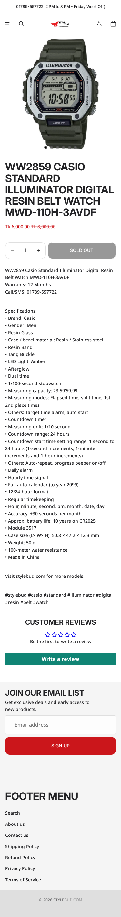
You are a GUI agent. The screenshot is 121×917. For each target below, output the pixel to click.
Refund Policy (20, 857)
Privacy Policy (20, 868)
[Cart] (113, 23)
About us (15, 824)
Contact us (16, 835)
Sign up (60, 745)
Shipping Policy (22, 846)
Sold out (81, 250)
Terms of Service (23, 879)
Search (12, 813)
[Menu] (7, 23)
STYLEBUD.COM (67, 899)
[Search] (21, 23)
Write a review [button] (60, 659)
